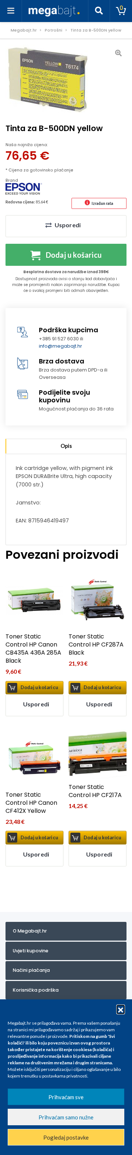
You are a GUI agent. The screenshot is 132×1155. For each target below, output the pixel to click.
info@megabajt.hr (60, 346)
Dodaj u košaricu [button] (39, 687)
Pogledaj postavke (66, 1137)
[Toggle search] (99, 11)
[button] (120, 1009)
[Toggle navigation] (11, 11)
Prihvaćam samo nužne (66, 1117)
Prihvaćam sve (66, 1097)
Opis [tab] (66, 446)
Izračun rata (102, 203)
